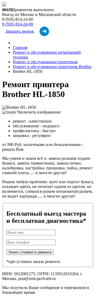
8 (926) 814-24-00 (17, 24)
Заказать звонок (19, 31)
